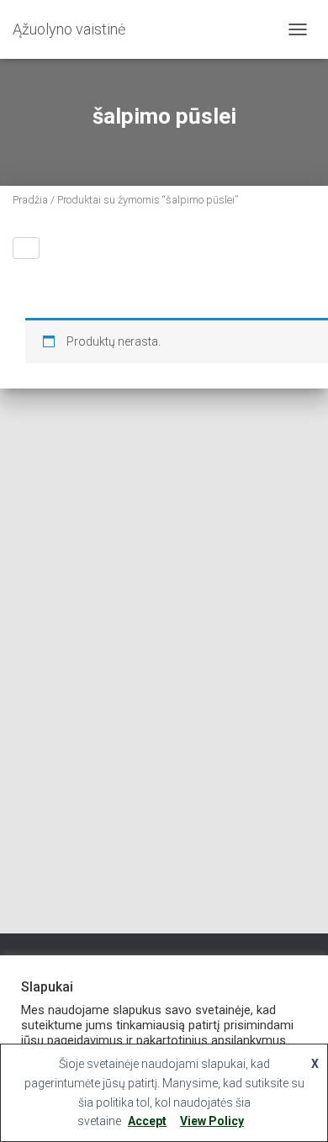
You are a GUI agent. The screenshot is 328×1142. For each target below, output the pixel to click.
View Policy (212, 1121)
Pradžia (30, 199)
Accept (147, 1121)
